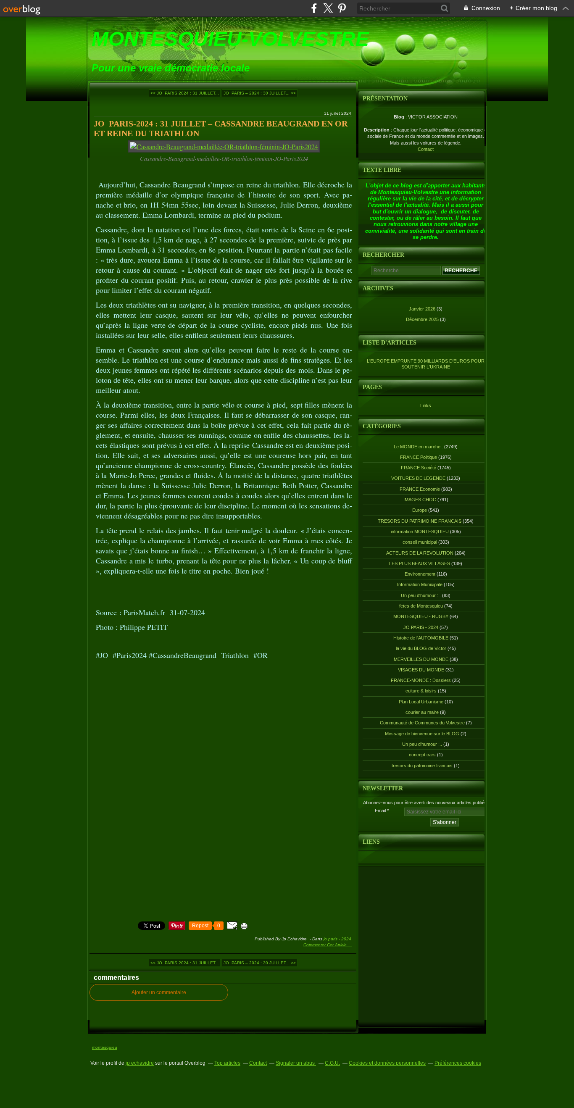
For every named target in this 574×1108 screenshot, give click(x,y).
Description (377, 129)
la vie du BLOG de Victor (421, 648)
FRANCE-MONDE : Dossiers (421, 680)
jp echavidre (140, 1063)
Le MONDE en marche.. (418, 446)
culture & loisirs (421, 690)
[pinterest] (342, 8)
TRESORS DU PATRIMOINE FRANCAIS (419, 521)
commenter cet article (325, 944)
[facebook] (314, 8)
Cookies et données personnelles (387, 1063)
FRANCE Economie (420, 489)
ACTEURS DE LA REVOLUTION (419, 552)
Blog (399, 116)
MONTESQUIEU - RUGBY (420, 616)
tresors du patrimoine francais (422, 765)
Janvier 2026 (423, 308)
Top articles (227, 1063)
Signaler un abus (296, 1063)
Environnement (420, 573)
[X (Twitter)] (328, 8)
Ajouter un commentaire (159, 992)
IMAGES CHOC (419, 499)
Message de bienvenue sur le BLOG (422, 733)
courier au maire (422, 712)
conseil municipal (420, 542)
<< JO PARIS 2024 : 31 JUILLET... (184, 93)
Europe (419, 510)
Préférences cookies (457, 1063)
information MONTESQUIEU (420, 531)
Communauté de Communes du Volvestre (422, 722)
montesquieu (104, 1047)
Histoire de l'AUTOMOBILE (420, 637)
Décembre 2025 (423, 319)
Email (380, 810)
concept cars (422, 754)
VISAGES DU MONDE (421, 669)
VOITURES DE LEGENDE (418, 478)
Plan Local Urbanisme (421, 701)
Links (425, 405)
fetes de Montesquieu (421, 605)
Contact (426, 149)
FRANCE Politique (418, 457)
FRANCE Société (418, 467)
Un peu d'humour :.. (421, 595)
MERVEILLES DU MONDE (421, 659)
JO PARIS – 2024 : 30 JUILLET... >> (260, 93)
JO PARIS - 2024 (337, 939)
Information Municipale (419, 584)
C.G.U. (332, 1063)
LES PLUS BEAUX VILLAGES (419, 563)
